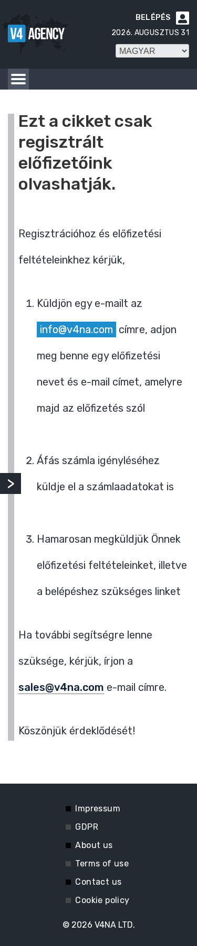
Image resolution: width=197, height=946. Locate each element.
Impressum (97, 808)
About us (93, 845)
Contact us (98, 882)
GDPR (86, 827)
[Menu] (18, 79)
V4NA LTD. (115, 925)
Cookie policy (102, 900)
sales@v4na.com (61, 687)
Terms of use (102, 863)
